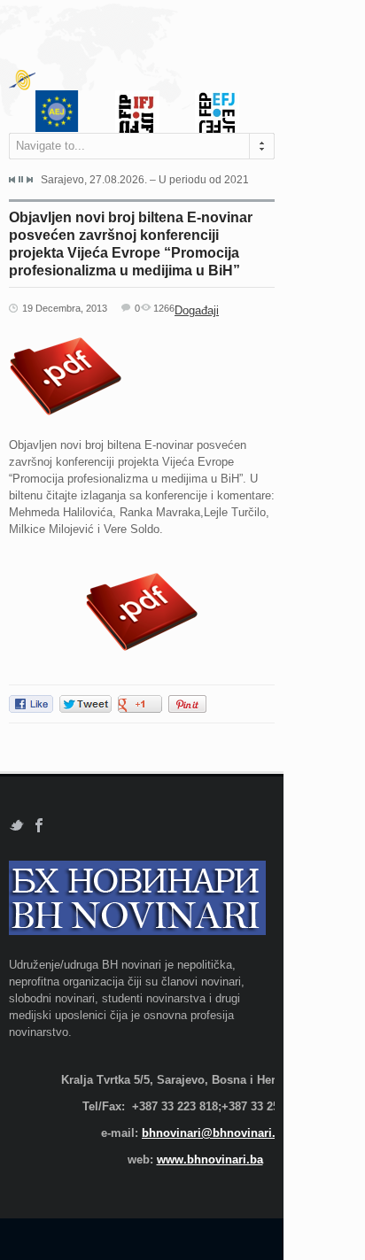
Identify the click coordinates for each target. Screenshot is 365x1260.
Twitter (16, 825)
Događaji (197, 310)
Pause (21, 179)
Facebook (39, 825)
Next (29, 179)
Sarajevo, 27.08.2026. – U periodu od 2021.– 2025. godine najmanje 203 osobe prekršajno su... (144, 180)
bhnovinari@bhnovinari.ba (215, 1133)
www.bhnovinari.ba (210, 1159)
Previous (12, 179)
